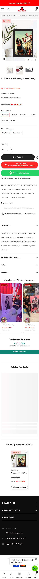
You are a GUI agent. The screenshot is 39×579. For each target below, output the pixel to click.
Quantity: (4, 145)
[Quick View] (26, 452)
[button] (32, 61)
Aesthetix (11, 94)
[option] (19, 3)
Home (3, 16)
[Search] (8, 10)
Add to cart (18, 158)
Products (10, 16)
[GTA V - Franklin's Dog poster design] (19, 460)
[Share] (36, 158)
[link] (19, 427)
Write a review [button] (19, 352)
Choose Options (19, 488)
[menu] (2, 10)
